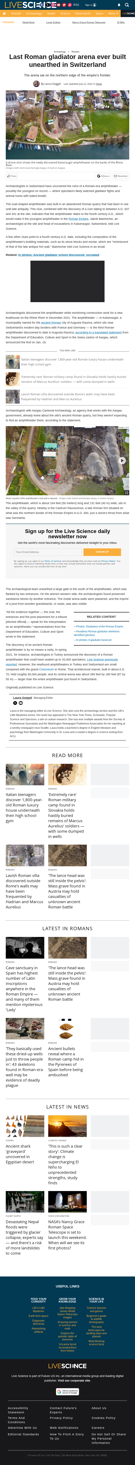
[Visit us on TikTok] (70, 5)
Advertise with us (22, 1427)
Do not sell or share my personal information (109, 1439)
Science (65, 13)
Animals (16, 13)
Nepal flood (28, 22)
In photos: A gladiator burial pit (93, 640)
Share (14, 176)
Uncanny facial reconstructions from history (67, 1347)
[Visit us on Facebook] (42, 5)
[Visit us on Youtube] (59, 5)
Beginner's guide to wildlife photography (96, 1319)
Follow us (105, 176)
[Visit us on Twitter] (47, 5)
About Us (99, 1408)
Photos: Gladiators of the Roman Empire (99, 626)
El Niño (121, 22)
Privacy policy (61, 1418)
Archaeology (34, 13)
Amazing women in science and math (67, 1325)
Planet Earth (83, 13)
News (99, 83)
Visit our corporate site (74, 1380)
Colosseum (46, 669)
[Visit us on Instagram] (53, 5)
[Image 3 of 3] (122, 460)
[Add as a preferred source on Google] (67, 1391)
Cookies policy (104, 1418)
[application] (67, 281)
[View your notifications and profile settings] (119, 5)
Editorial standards (23, 1434)
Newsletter (123, 176)
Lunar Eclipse (53, 22)
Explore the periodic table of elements (67, 1336)
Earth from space (38, 1315)
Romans (76, 51)
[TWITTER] (16, 703)
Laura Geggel (53, 84)
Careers (98, 1427)
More (111, 13)
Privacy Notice (108, 561)
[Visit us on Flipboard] (64, 5)
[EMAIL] (21, 703)
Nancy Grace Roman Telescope (88, 22)
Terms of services (53, 561)
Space (99, 13)
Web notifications (64, 1427)
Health (51, 13)
